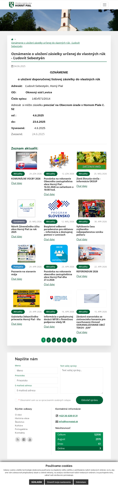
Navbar (14, 5)
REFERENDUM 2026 (87, 271)
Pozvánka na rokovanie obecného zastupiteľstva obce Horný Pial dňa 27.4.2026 (58, 275)
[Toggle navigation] (105, 5)
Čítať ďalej (16, 183)
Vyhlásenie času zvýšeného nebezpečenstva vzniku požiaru (89, 230)
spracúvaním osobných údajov (56, 400)
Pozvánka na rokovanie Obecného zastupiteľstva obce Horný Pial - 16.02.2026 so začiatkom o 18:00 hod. (59, 184)
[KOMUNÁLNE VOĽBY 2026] (26, 160)
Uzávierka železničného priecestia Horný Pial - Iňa (26, 318)
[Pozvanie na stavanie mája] (26, 253)
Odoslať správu (89, 400)
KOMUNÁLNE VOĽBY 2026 (25, 178)
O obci (18, 415)
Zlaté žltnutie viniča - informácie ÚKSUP (88, 180)
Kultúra (19, 425)
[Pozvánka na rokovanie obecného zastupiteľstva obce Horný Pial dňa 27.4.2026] (59, 253)
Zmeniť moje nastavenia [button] (59, 482)
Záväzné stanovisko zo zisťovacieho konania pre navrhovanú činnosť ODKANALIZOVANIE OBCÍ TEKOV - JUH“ (90, 322)
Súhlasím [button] (36, 482)
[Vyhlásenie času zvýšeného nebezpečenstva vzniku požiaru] (91, 208)
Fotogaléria (21, 429)
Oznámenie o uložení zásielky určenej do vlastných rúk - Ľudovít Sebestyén (45, 44)
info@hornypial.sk (68, 421)
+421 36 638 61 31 (68, 416)
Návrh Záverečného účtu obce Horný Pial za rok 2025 (25, 229)
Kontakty (20, 433)
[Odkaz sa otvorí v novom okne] (17, 439)
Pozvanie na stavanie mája (23, 273)
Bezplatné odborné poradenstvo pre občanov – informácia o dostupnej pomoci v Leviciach (58, 230)
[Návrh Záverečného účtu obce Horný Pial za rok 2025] (26, 208)
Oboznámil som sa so (44, 400)
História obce (22, 418)
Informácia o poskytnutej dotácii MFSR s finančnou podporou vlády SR (58, 319)
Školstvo (19, 422)
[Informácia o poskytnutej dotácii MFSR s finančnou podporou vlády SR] (59, 298)
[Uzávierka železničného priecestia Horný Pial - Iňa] (26, 298)
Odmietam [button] (81, 482)
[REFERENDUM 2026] (91, 253)
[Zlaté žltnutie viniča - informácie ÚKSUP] (91, 160)
